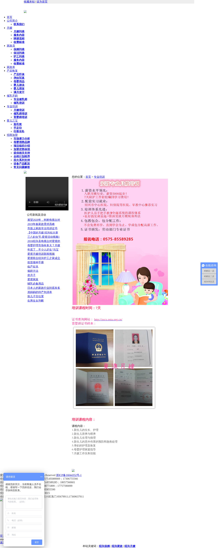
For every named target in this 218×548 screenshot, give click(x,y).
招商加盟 (12, 135)
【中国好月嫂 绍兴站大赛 (42, 232)
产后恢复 (12, 70)
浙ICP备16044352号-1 (69, 475)
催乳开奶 (12, 95)
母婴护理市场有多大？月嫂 (43, 245)
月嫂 (9, 27)
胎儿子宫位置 (35, 296)
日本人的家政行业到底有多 (43, 287)
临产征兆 (32, 266)
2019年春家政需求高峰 (41, 224)
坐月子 (31, 275)
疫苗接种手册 (35, 262)
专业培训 (12, 106)
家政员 (11, 45)
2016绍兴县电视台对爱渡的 (43, 241)
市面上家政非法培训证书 (42, 228)
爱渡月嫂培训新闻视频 (41, 253)
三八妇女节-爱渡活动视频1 (43, 236)
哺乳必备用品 (35, 283)
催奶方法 (32, 270)
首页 (9, 17)
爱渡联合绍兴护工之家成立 (43, 258)
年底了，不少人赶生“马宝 (43, 249)
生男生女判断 (35, 300)
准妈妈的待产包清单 (39, 292)
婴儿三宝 (12, 120)
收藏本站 (29, 1)
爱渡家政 (32, 279)
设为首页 (42, 1)
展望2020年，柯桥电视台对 (43, 219)
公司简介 (12, 20)
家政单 (11, 67)
